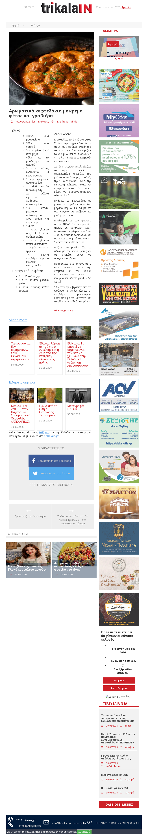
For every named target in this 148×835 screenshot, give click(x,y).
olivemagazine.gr (64, 310)
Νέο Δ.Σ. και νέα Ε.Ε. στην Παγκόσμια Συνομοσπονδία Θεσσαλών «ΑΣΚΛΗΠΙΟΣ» (118, 738)
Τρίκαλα (126, 7)
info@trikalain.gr (61, 823)
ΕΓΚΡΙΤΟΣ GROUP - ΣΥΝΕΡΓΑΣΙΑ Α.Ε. (117, 823)
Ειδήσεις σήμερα (22, 382)
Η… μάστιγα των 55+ (118, 54)
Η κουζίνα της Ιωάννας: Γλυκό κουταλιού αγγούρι (27, 567)
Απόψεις (129, 747)
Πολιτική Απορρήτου (29, 825)
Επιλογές (43, 121)
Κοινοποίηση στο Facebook (54, 460)
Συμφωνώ (84, 831)
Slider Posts (18, 320)
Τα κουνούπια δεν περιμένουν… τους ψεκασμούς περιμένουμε (117, 718)
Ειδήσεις (44, 432)
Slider (128, 725)
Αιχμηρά (112, 44)
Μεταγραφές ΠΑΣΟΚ (114, 775)
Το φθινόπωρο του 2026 (123, 650)
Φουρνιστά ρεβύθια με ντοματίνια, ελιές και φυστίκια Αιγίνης (71, 566)
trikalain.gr (51, 436)
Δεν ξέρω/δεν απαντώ (123, 671)
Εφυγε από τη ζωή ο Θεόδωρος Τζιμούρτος (116, 757)
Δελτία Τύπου (113, 766)
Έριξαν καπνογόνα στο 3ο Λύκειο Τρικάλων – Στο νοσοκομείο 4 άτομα (72, 519)
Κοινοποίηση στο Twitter (55, 473)
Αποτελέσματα (119, 688)
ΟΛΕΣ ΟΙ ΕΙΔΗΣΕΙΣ (119, 805)
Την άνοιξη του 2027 (122, 660)
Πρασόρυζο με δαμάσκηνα (30, 516)
